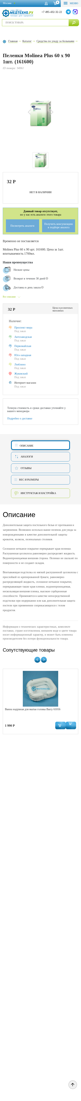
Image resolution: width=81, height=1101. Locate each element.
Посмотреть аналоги (22, 225)
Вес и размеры (29, 479)
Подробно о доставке (19, 418)
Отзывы (26, 468)
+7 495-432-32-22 (51, 12)
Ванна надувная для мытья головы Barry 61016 (32, 709)
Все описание (9, 296)
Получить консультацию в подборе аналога (58, 226)
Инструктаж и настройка (38, 493)
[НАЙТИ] (74, 22)
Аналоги (27, 456)
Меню (73, 3)
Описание (26, 445)
